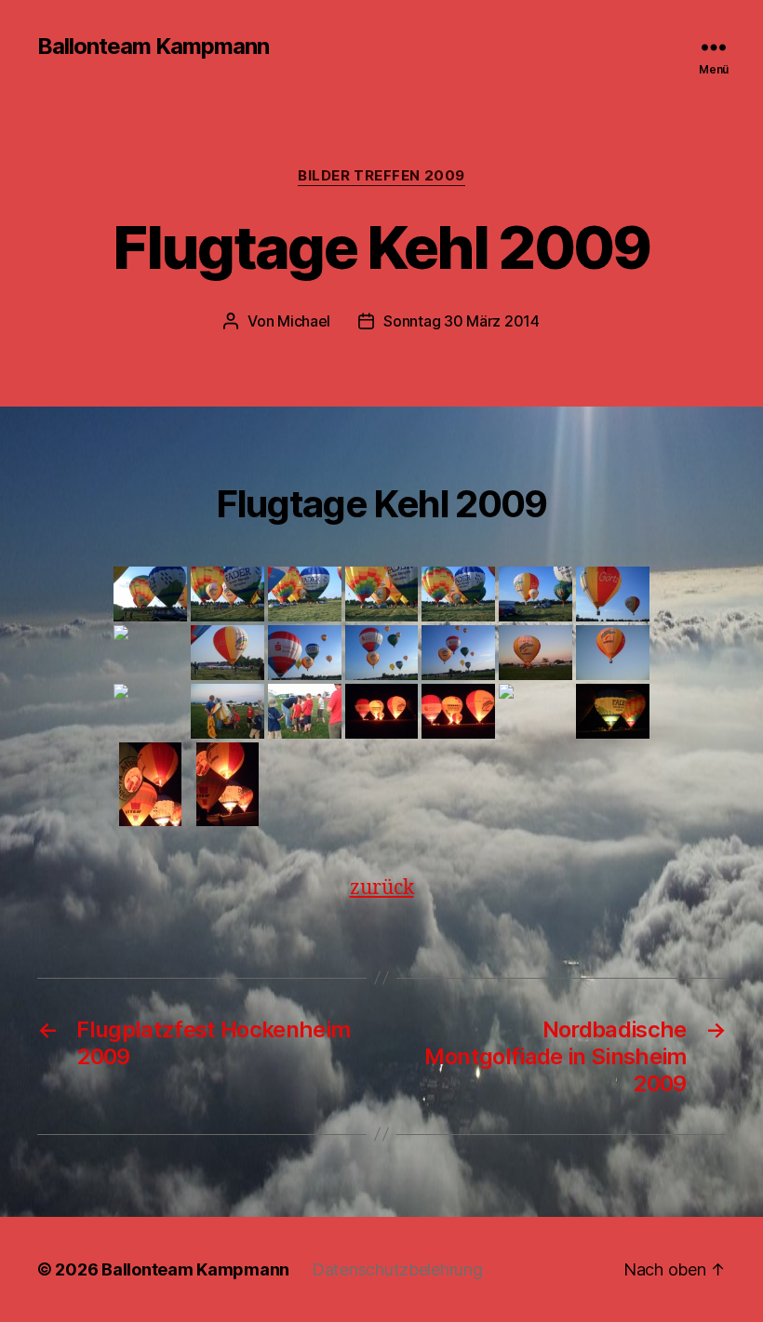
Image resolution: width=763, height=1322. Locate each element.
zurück (382, 888)
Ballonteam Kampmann (153, 46)
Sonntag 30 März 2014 (461, 321)
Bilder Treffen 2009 (381, 175)
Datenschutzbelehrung (397, 1269)
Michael (303, 321)
